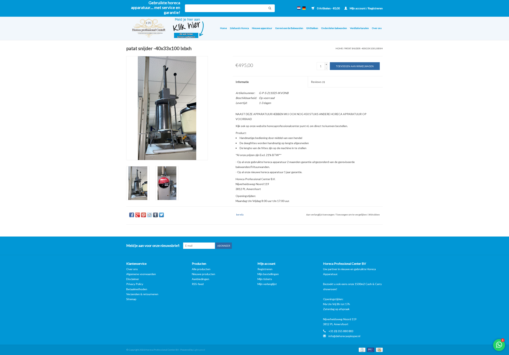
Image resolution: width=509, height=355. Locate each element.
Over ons (377, 28)
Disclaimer (132, 279)
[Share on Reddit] (149, 214)
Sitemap (131, 299)
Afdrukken (374, 214)
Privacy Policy (134, 284)
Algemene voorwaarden (141, 274)
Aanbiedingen (200, 279)
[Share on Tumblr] (155, 214)
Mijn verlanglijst (267, 284)
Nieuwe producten (203, 274)
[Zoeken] (269, 8)
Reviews (318, 81)
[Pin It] (143, 214)
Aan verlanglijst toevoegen (320, 214)
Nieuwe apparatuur (262, 28)
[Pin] (370, 349)
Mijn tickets (264, 279)
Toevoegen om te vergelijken (351, 214)
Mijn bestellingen (268, 274)
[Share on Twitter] (161, 214)
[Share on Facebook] (131, 214)
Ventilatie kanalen (359, 28)
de (304, 8)
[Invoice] (361, 349)
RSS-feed (198, 284)
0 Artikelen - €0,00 (328, 8)
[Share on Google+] (137, 214)
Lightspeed (199, 349)
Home (223, 28)
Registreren (264, 269)
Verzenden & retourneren (142, 294)
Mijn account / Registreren (366, 8)
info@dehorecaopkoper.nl (344, 336)
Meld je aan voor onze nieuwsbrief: (153, 245)
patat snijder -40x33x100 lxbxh (364, 48)
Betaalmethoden (136, 289)
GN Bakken (312, 28)
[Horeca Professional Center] (146, 28)
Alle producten (201, 269)
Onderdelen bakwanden (334, 28)
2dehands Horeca (239, 28)
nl (298, 8)
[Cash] (379, 349)
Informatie (242, 81)
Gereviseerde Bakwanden (289, 28)
